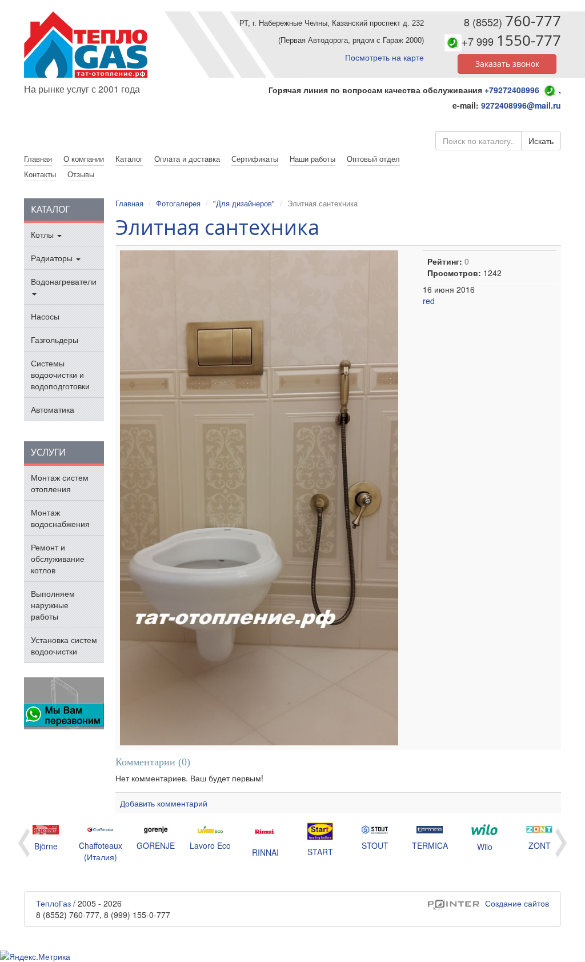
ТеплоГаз (53, 903)
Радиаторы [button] (53, 258)
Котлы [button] (43, 234)
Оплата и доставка (187, 158)
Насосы (45, 316)
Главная (129, 203)
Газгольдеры (54, 339)
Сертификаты (254, 158)
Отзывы (80, 174)
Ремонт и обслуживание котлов (58, 558)
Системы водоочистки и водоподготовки (60, 374)
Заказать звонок (507, 63)
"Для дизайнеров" (244, 203)
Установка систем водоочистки (64, 645)
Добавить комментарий (163, 803)
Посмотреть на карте (384, 57)
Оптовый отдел (373, 158)
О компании (83, 158)
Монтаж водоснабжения (60, 517)
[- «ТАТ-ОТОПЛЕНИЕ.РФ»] (87, 44)
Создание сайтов (488, 903)
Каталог (129, 158)
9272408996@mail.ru (521, 105)
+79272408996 (511, 89)
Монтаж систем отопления (60, 483)
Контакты (40, 174)
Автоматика (52, 409)
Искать (541, 140)
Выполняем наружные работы (53, 605)
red (429, 300)
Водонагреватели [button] (64, 281)
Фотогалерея (178, 203)
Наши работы (312, 158)
